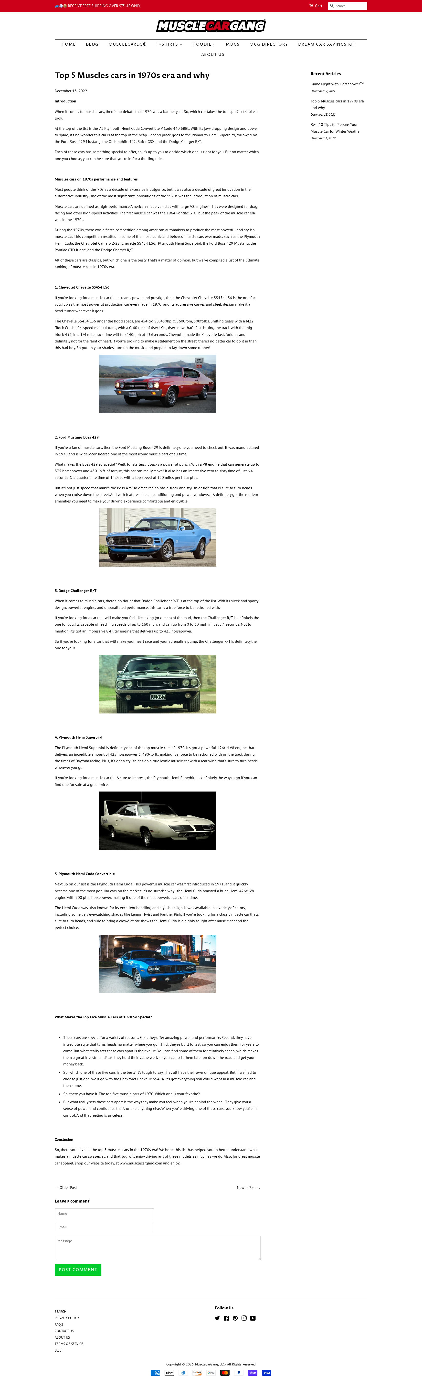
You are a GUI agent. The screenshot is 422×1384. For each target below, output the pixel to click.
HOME (69, 44)
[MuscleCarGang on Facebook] (226, 1319)
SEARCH (60, 1311)
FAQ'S (59, 1324)
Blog (92, 44)
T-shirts (168, 44)
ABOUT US (213, 54)
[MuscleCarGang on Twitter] (217, 1319)
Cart (319, 6)
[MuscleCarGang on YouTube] (253, 1319)
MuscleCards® (128, 44)
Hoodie (202, 44)
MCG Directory (269, 44)
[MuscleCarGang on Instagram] (244, 1319)
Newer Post (246, 1187)
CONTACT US (64, 1331)
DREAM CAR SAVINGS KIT (327, 44)
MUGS (233, 44)
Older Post (68, 1187)
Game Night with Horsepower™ (337, 83)
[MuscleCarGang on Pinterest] (235, 1319)
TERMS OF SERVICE (69, 1344)
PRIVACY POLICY (67, 1318)
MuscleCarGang (206, 1364)
